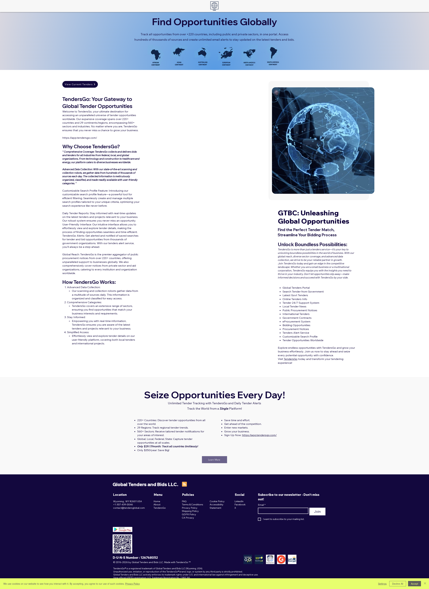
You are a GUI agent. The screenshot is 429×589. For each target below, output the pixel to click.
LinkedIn (238, 501)
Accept (414, 583)
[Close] (425, 583)
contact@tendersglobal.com (129, 507)
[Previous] (279, 141)
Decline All (397, 583)
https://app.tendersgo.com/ (79, 137)
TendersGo (290, 359)
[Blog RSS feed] (184, 484)
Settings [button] (382, 583)
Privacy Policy (132, 583)
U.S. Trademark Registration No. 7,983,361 (168, 577)
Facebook (240, 504)
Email (261, 504)
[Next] (367, 141)
